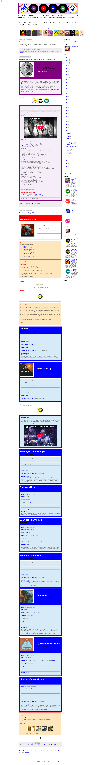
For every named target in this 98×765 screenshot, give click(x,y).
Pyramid (26, 341)
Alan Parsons (24, 744)
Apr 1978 (68, 152)
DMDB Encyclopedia (47, 22)
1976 (67, 160)
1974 (67, 163)
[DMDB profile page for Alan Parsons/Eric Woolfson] (44, 731)
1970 (67, 169)
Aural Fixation (34, 24)
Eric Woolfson (56, 744)
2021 (67, 63)
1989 (67, 113)
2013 (67, 76)
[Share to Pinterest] (39, 49)
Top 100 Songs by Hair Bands (74, 229)
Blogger (59, 761)
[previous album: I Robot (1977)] (38, 731)
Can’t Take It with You (27, 252)
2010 (67, 80)
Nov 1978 (68, 133)
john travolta (42, 51)
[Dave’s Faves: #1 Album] (40, 299)
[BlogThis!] (35, 49)
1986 (67, 118)
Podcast (66, 22)
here (38, 45)
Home (20, 22)
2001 (67, 94)
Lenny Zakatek (29, 745)
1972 (67, 166)
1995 (67, 104)
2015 (67, 73)
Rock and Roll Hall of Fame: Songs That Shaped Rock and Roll (74, 240)
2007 (67, 85)
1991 (67, 110)
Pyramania (25, 255)
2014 (67, 74)
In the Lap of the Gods (27, 253)
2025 (67, 57)
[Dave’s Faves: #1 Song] (40, 412)
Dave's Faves (46, 744)
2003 (67, 91)
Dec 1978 (68, 132)
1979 (67, 129)
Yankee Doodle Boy (25, 145)
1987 (67, 116)
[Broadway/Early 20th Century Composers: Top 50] (40, 103)
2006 (67, 87)
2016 (67, 71)
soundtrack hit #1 (27, 42)
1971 (67, 168)
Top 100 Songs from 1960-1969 (74, 190)
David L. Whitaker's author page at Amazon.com (63, 28)
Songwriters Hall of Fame (24, 206)
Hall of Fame (55, 22)
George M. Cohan (38, 194)
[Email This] (34, 49)
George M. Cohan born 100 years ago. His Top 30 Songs (37, 59)
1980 (67, 127)
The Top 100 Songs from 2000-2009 (74, 200)
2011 (67, 79)
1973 (67, 165)
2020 (67, 65)
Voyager (24, 246)
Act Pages (36, 22)
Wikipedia (25, 721)
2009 (67, 82)
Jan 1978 (68, 156)
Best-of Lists (25, 22)
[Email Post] (32, 49)
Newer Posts (21, 750)
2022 (67, 62)
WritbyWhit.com (49, 28)
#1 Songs (31, 22)
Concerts (28, 24)
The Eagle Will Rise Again (28, 249)
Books (41, 22)
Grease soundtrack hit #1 (70, 141)
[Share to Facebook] (38, 49)
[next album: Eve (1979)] (50, 731)
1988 (67, 115)
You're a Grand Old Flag (39, 206)
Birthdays (77, 22)
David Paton (51, 744)
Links (24, 24)
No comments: (28, 49)
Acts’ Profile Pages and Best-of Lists (40, 195)
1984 (67, 121)
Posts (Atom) (26, 752)
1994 (67, 105)
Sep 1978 (68, 136)
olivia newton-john (47, 51)
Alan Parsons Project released (31, 213)
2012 (67, 77)
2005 (67, 88)
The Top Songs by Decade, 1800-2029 (74, 179)
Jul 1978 (68, 139)
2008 (67, 84)
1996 (67, 102)
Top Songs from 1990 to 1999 (74, 270)
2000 (67, 96)
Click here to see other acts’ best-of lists (28, 91)
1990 (67, 112)
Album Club (71, 22)
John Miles (24, 745)
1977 (67, 158)
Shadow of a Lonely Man (27, 257)
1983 (67, 122)
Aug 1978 (68, 138)
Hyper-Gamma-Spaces (27, 256)
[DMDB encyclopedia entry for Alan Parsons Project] (31, 731)
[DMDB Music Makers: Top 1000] (34, 103)
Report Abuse (67, 173)
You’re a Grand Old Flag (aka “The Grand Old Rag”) (31, 143)
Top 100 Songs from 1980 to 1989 (74, 219)
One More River (26, 250)
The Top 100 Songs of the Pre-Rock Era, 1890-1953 (41, 87)
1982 (67, 124)
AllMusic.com (26, 716)
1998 (67, 99)
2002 (67, 93)
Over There (24, 141)
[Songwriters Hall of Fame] (46, 103)
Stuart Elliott (37, 745)
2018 (67, 68)
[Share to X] (37, 49)
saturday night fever (53, 51)
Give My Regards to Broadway (27, 144)
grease (38, 51)
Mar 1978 (68, 153)
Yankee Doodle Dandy (31, 206)
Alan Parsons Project (30, 744)
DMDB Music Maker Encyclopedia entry (52, 89)
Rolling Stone (26, 719)
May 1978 (68, 150)
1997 (67, 101)
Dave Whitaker (75, 46)
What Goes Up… (26, 247)
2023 (67, 60)
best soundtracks (34, 51)
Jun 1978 (68, 149)
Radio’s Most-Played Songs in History (74, 250)
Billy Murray (23, 83)
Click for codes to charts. (55, 228)
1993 (67, 107)
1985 (67, 119)
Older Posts (59, 750)
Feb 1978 (68, 155)
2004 (67, 90)
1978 (23, 51)
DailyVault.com (26, 717)
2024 (67, 59)
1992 (67, 108)
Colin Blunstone (41, 744)
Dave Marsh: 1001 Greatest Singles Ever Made (74, 260)
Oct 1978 (68, 135)
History (20, 24)
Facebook (61, 22)
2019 (67, 66)
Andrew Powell (36, 744)
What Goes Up (41, 745)
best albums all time (27, 51)
